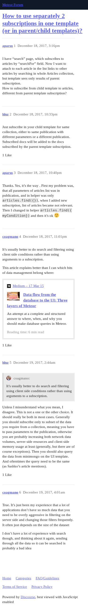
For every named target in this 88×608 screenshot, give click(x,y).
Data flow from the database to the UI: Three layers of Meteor (37, 300)
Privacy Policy (42, 587)
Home (6, 578)
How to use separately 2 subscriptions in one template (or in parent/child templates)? (42, 23)
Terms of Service (14, 587)
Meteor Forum (12, 5)
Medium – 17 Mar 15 (28, 286)
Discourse (28, 597)
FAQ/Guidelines (47, 578)
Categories (23, 578)
